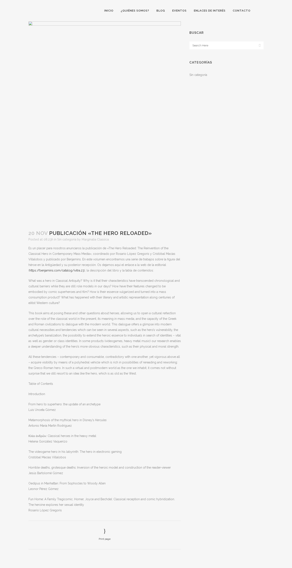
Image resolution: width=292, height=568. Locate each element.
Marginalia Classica (95, 239)
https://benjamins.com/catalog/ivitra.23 (56, 270)
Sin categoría (66, 239)
